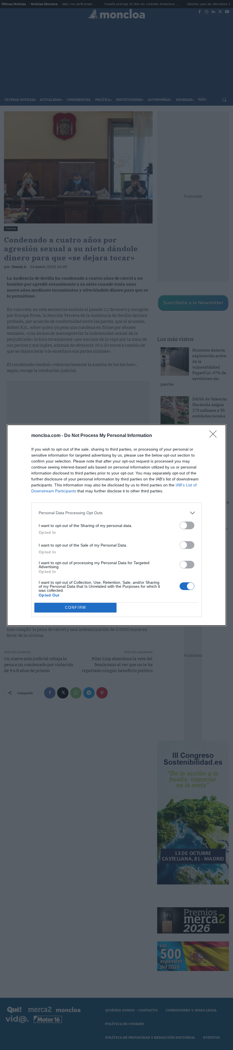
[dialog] (116, 525)
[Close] (214, 435)
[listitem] (116, 513)
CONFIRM (75, 607)
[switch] (187, 525)
